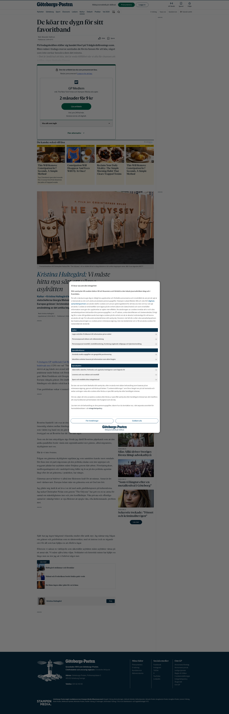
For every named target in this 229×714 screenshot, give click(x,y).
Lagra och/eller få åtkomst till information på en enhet (91, 334)
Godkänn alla (137, 421)
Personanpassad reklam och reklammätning (88, 339)
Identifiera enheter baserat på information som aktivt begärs (94, 359)
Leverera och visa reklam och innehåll (85, 375)
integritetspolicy (95, 408)
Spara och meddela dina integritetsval (85, 379)
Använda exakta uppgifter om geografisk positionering (91, 354)
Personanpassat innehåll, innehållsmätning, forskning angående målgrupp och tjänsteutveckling (106, 344)
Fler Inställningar (92, 421)
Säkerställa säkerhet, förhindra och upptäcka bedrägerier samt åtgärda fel (98, 370)
